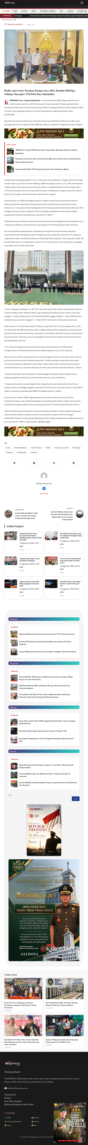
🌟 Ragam (7, 1125)
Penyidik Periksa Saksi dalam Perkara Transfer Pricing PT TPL (70, 584)
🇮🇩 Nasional (35, 1118)
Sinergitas (76, 448)
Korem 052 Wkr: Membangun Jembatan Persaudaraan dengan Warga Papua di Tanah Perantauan (20, 1005)
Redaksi (7, 1097)
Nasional (9, 20)
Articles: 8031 (44, 494)
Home (4, 20)
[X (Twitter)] (34, 463)
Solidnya (9, 452)
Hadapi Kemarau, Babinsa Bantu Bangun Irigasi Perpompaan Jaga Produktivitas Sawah (40, 16)
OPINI (61, 11)
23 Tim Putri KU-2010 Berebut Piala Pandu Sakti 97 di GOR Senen (70, 561)
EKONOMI (70, 11)
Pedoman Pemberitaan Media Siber (19, 1104)
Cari (9, 795)
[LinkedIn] (74, 463)
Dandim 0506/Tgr (20, 448)
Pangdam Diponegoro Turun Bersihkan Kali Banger (30, 560)
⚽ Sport (34, 1125)
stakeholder (21, 452)
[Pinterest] (54, 463)
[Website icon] (44, 488)
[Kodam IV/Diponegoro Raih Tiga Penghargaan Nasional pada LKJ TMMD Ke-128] (65, 1025)
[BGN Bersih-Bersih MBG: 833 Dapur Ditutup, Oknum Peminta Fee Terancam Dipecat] (65, 988)
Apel (8, 448)
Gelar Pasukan (36, 448)
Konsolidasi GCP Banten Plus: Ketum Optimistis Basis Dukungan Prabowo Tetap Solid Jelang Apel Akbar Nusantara (21, 1042)
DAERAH (33, 11)
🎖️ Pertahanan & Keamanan (13, 1121)
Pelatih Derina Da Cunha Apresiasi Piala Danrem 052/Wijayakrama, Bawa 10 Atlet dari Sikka (31, 537)
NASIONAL (24, 11)
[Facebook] (14, 463)
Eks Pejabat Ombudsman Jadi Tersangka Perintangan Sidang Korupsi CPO (71, 536)
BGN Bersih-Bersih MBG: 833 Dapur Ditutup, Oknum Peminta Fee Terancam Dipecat (62, 1004)
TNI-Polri (33, 452)
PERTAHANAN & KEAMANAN (47, 11)
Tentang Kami (10, 1094)
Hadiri (48, 448)
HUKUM (15, 11)
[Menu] (82, 2)
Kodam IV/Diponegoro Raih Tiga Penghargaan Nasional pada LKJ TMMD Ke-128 (62, 1040)
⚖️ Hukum (7, 1118)
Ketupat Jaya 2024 (61, 448)
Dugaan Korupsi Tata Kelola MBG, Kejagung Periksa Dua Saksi (29, 584)
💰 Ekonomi (35, 1121)
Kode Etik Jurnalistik (13, 1101)
